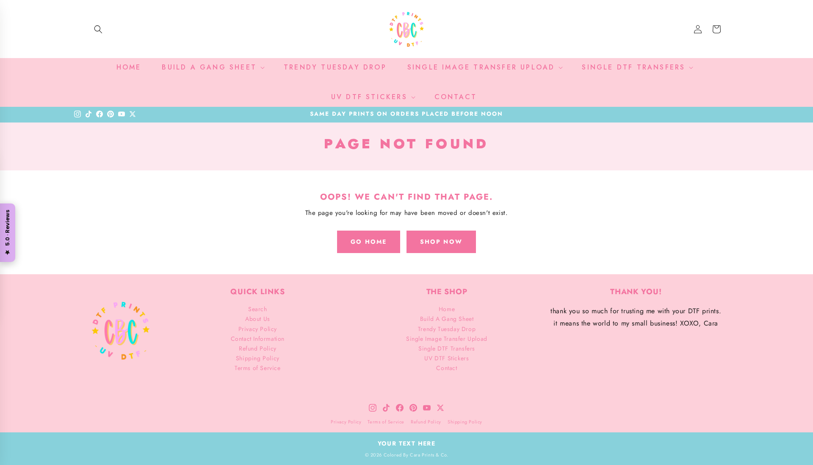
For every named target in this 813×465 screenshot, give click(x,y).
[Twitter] (132, 114)
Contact (446, 368)
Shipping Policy (257, 358)
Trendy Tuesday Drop (447, 329)
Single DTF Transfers (446, 348)
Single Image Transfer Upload (446, 338)
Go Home (369, 241)
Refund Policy (258, 348)
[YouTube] (121, 114)
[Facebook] (99, 114)
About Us (257, 319)
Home (447, 309)
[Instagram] (77, 114)
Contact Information (258, 338)
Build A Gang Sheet (447, 319)
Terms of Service (258, 368)
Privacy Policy (257, 329)
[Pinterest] (110, 114)
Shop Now (441, 241)
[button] (98, 29)
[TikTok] (88, 114)
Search (257, 309)
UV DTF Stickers (446, 358)
